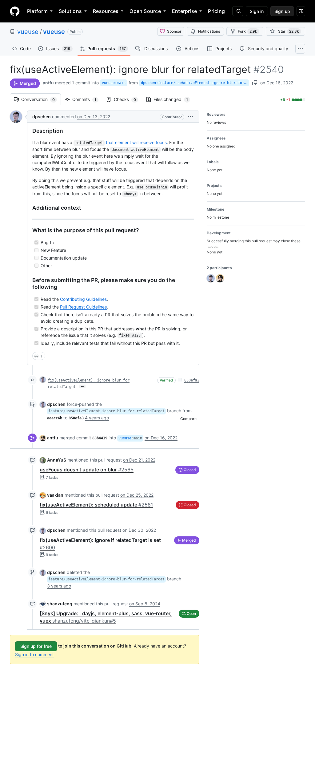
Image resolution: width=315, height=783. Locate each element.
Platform (37, 11)
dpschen (41, 116)
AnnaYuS (56, 459)
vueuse (27, 31)
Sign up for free (36, 646)
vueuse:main (114, 83)
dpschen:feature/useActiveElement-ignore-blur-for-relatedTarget (195, 83)
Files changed (174, 99)
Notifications (209, 31)
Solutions (70, 11)
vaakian (55, 495)
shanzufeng (59, 603)
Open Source (145, 11)
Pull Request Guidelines (83, 306)
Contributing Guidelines (83, 299)
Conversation (41, 99)
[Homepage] (15, 11)
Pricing (216, 11)
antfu (48, 82)
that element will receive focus (136, 142)
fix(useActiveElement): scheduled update (96, 505)
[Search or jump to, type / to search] (237, 11)
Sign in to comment (34, 654)
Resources (105, 11)
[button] (190, 116)
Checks (128, 99)
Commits (87, 99)
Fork (247, 31)
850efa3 (191, 380)
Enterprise (184, 11)
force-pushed (80, 404)
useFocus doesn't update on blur (87, 469)
